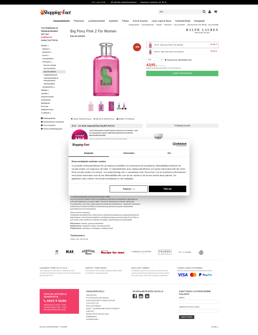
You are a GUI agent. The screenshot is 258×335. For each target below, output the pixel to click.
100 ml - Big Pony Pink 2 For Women (185, 51)
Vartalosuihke (49, 84)
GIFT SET (45, 34)
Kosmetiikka (47, 59)
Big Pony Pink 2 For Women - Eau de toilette (202, 25)
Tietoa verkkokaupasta (52, 129)
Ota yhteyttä (92, 303)
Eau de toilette (179, 25)
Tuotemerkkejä (182, 21)
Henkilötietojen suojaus (97, 314)
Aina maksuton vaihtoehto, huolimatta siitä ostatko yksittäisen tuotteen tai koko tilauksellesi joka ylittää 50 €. (60, 272)
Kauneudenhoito (61, 21)
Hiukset (45, 49)
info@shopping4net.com (55, 310)
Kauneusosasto (47, 97)
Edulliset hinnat (93, 306)
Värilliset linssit (47, 110)
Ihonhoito (46, 52)
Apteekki (113, 21)
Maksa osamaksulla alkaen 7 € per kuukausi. (163, 68)
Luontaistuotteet (96, 21)
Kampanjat (199, 21)
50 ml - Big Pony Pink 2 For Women (185, 44)
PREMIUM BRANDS (49, 31)
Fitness (125, 21)
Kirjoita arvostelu (104, 119)
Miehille (44, 90)
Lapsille (44, 93)
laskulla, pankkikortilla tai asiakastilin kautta (194, 269)
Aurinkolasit (46, 100)
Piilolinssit (79, 21)
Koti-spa (44, 106)
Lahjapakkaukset (50, 75)
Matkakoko (45, 103)
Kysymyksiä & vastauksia (53, 122)
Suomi (214, 327)
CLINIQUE (45, 113)
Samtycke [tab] (88, 153)
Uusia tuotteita (49, 40)
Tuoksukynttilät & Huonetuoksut (51, 79)
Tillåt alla (167, 189)
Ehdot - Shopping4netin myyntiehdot (103, 309)
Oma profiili (91, 295)
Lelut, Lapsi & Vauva (161, 21)
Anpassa (127, 189)
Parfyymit (168, 25)
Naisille (159, 25)
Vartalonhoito (48, 87)
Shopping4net (134, 25)
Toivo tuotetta (49, 125)
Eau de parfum (49, 68)
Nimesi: (182, 298)
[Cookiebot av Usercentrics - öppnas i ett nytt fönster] (175, 144)
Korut (45, 55)
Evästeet (90, 311)
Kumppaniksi (91, 317)
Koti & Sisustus (140, 21)
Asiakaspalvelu (49, 118)
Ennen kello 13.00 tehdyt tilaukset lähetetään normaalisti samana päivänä (103, 270)
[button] (215, 11)
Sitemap (63, 327)
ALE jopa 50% (99, 2)
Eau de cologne (50, 65)
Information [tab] (129, 153)
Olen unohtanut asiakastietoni (100, 301)
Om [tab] (169, 153)
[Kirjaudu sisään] (209, 11)
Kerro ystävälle (126, 119)
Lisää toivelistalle (82, 119)
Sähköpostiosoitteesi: (189, 307)
